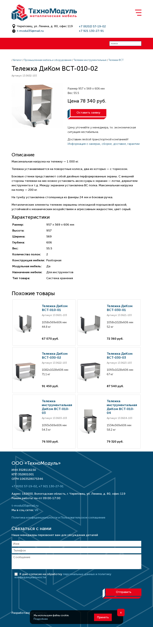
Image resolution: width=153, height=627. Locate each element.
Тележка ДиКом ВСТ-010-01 (55, 308)
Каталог (17, 60)
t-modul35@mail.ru (30, 31)
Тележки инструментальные (90, 60)
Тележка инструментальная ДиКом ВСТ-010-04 (122, 407)
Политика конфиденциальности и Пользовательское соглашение (58, 517)
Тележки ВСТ (116, 60)
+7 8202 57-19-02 (24, 486)
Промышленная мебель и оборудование (48, 60)
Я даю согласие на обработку (63, 575)
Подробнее (41, 619)
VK (36, 510)
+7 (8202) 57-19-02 (92, 26)
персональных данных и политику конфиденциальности (63, 575)
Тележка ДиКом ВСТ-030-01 (119, 308)
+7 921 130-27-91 (91, 31)
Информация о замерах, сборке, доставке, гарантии (104, 144)
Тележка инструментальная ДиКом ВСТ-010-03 (57, 407)
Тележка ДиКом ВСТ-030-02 (55, 356)
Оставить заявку (88, 112)
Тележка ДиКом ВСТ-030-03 (119, 356)
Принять (103, 617)
